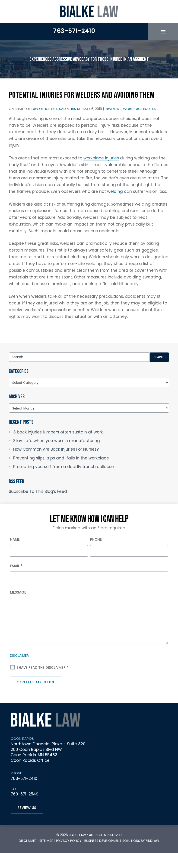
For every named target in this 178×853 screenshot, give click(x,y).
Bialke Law (77, 835)
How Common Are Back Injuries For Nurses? (56, 449)
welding (115, 191)
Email (16, 565)
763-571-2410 (74, 31)
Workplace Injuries (139, 109)
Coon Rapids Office (30, 760)
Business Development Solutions (112, 840)
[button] (163, 31)
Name (15, 539)
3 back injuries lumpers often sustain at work (58, 432)
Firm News (113, 109)
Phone (96, 539)
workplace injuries (101, 158)
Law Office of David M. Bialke (56, 109)
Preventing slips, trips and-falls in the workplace (61, 458)
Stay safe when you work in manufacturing (56, 440)
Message (18, 592)
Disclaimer (19, 655)
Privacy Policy (69, 840)
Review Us (26, 807)
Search (160, 357)
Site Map (46, 840)
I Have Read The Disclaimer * (42, 667)
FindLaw (152, 840)
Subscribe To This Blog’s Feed (38, 491)
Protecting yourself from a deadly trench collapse (63, 466)
